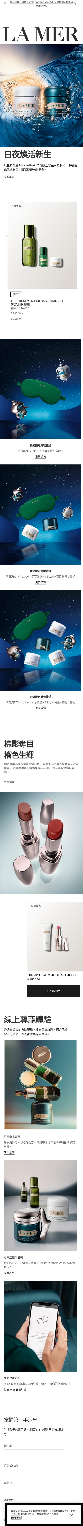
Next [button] (76, 236)
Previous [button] (7, 236)
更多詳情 (40, 456)
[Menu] (77, 15)
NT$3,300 (33, 979)
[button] (4, 3)
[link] (9, 177)
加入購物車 (54, 991)
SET (16, 294)
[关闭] (71, 1515)
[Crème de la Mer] (16, 15)
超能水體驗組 (20, 305)
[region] (44, 1514)
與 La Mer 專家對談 (15, 1389)
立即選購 (9, 1152)
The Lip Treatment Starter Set (51, 975)
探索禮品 (9, 1273)
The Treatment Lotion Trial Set (37, 301)
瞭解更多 (16, 1517)
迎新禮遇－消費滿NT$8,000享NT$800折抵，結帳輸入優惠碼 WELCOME (41, 3)
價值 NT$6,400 (19, 308)
